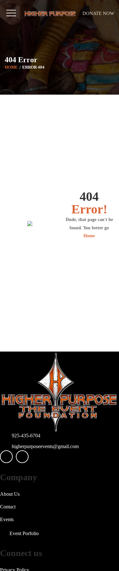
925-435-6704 (26, 435)
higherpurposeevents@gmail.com (45, 446)
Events (7, 519)
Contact (8, 506)
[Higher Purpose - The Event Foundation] (50, 14)
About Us (10, 494)
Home (11, 66)
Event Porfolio (24, 533)
